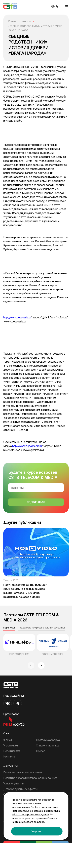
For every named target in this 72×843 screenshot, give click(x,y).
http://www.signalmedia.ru (27, 446)
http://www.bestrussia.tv (17, 317)
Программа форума (48, 740)
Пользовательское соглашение (22, 772)
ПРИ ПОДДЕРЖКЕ (19, 654)
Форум (7, 740)
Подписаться (36, 502)
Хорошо (36, 831)
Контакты (9, 756)
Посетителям (11, 751)
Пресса (40, 751)
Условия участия (13, 783)
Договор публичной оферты (20, 789)
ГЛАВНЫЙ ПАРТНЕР (52, 654)
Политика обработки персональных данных (30, 778)
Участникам (10, 745)
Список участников (48, 745)
